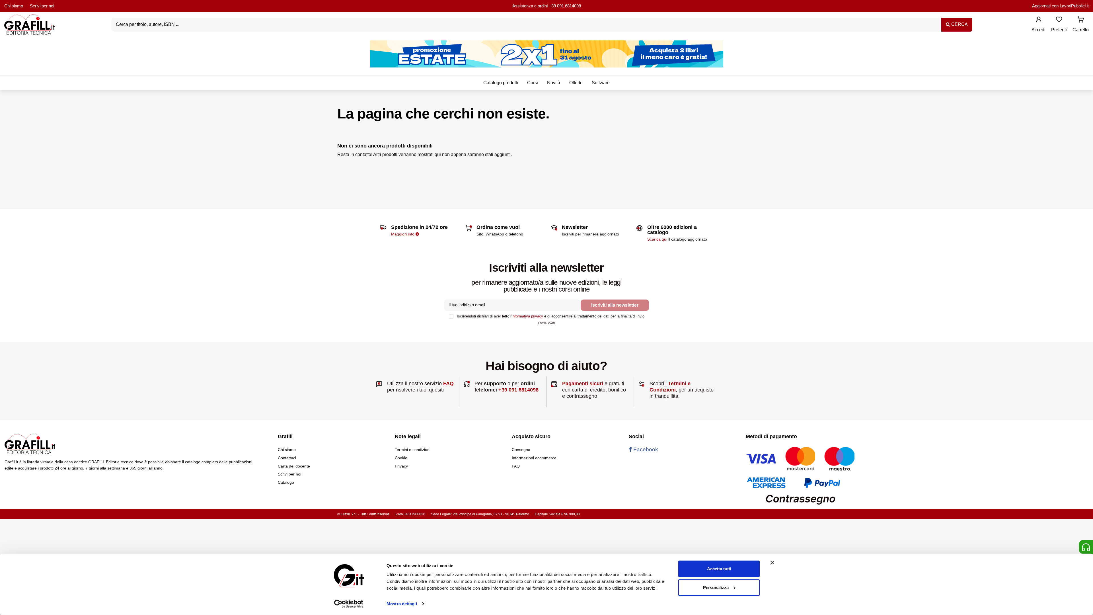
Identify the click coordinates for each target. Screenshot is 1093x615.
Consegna (521, 449)
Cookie (401, 458)
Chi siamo (13, 5)
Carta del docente (294, 466)
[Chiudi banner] (772, 563)
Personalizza (716, 587)
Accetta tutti (719, 568)
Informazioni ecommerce (534, 458)
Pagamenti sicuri (582, 383)
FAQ (448, 383)
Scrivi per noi (42, 5)
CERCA (959, 24)
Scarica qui (657, 239)
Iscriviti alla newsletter (614, 305)
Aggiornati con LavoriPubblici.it (1060, 5)
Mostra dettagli (402, 603)
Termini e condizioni (412, 449)
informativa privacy (527, 316)
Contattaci (287, 458)
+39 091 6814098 (565, 5)
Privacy (401, 466)
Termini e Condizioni (670, 387)
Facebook (645, 449)
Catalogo (286, 482)
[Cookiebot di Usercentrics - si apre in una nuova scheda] (349, 604)
